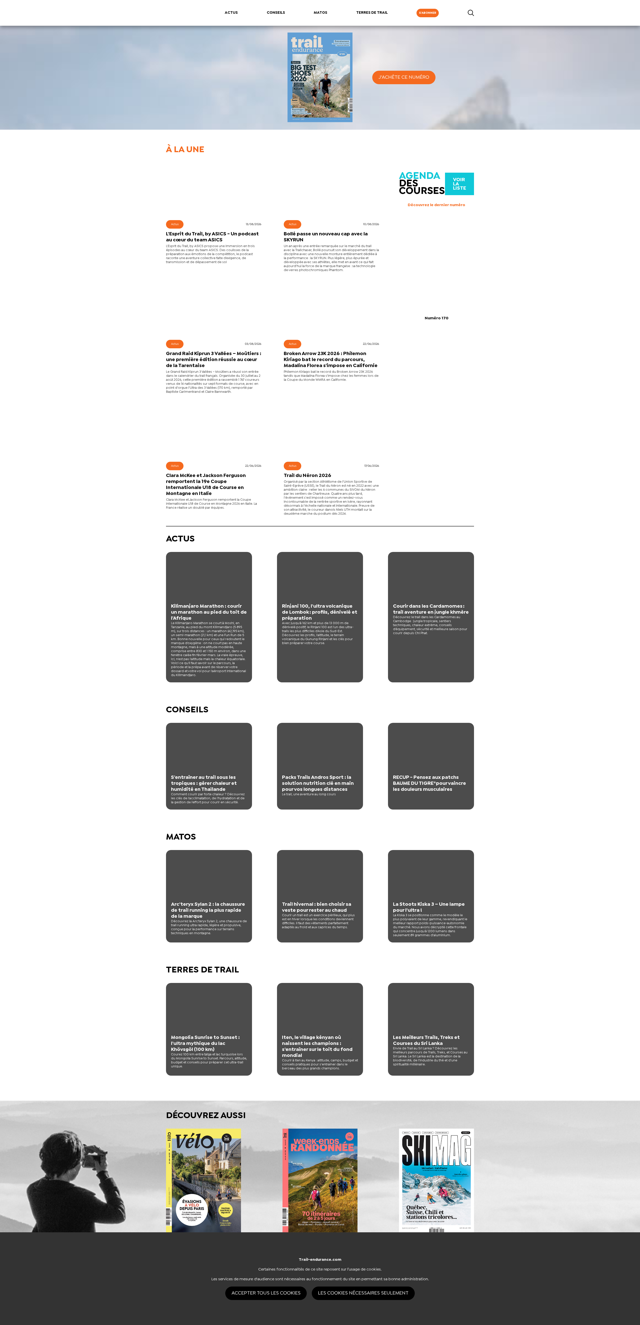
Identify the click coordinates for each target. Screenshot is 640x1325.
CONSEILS (276, 12)
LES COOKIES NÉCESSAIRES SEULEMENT (363, 1293)
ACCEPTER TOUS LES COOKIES (266, 1293)
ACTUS (231, 12)
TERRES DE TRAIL (372, 12)
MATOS (320, 12)
